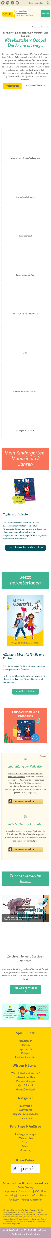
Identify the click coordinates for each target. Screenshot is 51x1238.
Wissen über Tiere (25, 1077)
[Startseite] (18, 17)
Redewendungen (25, 1081)
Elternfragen (26, 1110)
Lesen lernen (26, 1118)
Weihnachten (25, 1138)
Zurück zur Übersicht (35, 85)
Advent (25, 1146)
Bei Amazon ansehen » (25, 801)
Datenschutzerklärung (13, 919)
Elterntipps (25, 1106)
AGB (36, 1191)
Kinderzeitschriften (36, 3)
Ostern (25, 1142)
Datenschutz (26, 1191)
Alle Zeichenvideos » (25, 989)
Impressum (11, 1191)
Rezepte (25, 1053)
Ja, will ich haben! (25, 691)
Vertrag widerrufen (31, 1200)
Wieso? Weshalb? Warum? (25, 1073)
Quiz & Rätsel (25, 1085)
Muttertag (25, 1150)
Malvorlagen (25, 1041)
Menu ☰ (45, 13)
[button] (25, 908)
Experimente (26, 1049)
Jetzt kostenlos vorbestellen (25, 547)
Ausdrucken (12, 86)
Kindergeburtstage (25, 1134)
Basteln (25, 1045)
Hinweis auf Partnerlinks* (40, 27)
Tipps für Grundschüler (25, 1114)
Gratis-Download (25, 1089)
